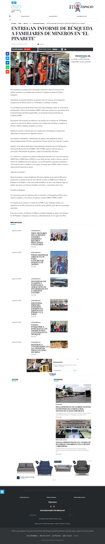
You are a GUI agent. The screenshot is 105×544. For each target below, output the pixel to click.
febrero (26, 23)
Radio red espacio (53, 16)
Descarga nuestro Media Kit (52, 510)
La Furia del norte (25, 16)
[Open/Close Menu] (9, 16)
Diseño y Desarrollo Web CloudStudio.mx (52, 540)
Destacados (59, 404)
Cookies (56, 523)
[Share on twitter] (7, 58)
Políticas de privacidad (48, 523)
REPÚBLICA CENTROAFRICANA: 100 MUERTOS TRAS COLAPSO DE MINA (40, 348)
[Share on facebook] (7, 54)
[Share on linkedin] (7, 63)
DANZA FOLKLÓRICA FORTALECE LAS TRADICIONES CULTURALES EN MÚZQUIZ (39, 329)
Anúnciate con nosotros (64, 523)
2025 (19, 23)
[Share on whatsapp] (7, 67)
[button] (2, 492)
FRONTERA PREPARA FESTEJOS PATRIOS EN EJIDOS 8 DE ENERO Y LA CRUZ (37, 309)
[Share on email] (7, 72)
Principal (13, 23)
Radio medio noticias (82, 16)
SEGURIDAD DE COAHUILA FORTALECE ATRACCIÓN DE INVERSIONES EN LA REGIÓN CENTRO (39, 287)
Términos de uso (38, 523)
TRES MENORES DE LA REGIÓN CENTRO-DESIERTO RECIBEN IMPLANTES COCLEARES (39, 239)
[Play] (62, 49)
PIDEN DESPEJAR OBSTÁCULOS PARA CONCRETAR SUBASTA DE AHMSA (39, 260)
